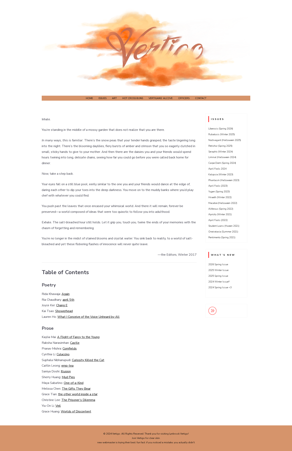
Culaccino (63, 354)
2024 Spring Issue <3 (220, 287)
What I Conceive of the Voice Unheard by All (88, 317)
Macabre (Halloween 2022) (222, 203)
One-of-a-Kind (73, 383)
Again (66, 294)
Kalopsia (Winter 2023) (220, 174)
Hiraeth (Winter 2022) (220, 197)
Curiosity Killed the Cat (88, 360)
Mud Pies (68, 377)
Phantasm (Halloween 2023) (223, 180)
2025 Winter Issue (218, 270)
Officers (184, 98)
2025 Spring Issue (218, 276)
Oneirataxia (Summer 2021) (223, 231)
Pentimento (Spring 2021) (221, 237)
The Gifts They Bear (76, 388)
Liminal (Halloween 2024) (222, 157)
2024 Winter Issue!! (219, 281)
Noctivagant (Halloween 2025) (224, 140)
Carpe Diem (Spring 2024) (222, 163)
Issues (102, 98)
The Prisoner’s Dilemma (78, 400)
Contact (200, 98)
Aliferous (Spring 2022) (220, 208)
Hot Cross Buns (132, 98)
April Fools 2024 (217, 168)
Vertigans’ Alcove (161, 98)
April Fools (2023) (218, 185)
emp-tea (67, 365)
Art (114, 98)
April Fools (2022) (218, 220)
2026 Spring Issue (218, 264)
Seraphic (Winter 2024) (220, 151)
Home (89, 98)
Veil (58, 406)
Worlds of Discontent (76, 411)
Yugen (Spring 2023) (219, 191)
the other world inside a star (78, 394)
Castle (74, 343)
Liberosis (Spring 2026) (220, 128)
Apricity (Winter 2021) (220, 214)
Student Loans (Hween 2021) (223, 225)
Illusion (66, 371)
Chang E (62, 305)
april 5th (68, 300)
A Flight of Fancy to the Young (78, 337)
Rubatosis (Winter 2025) (221, 134)
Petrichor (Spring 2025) (220, 145)
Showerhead (64, 311)
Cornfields (70, 348)
